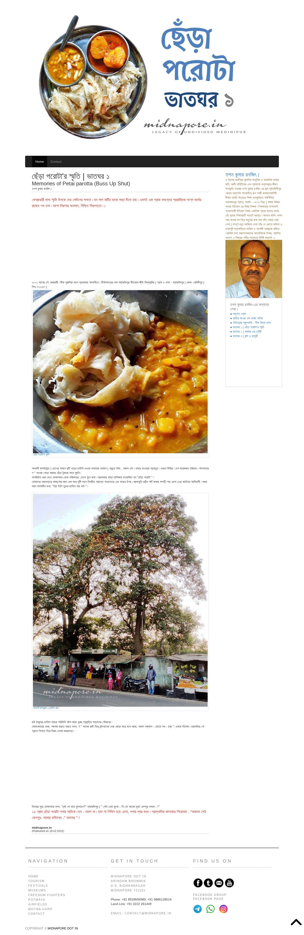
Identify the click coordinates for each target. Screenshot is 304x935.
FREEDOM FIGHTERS (46, 895)
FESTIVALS (38, 885)
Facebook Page (208, 899)
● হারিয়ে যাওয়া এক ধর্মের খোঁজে (246, 318)
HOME (33, 876)
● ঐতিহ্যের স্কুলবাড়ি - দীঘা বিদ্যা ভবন (250, 322)
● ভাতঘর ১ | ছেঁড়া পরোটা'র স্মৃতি (247, 327)
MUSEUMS (37, 890)
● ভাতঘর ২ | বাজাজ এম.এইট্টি (245, 331)
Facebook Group (210, 895)
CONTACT (36, 913)
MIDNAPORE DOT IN (128, 876)
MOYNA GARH (40, 909)
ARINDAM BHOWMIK (128, 881)
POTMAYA (36, 899)
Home (39, 161)
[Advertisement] (120, 244)
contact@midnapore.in (148, 913)
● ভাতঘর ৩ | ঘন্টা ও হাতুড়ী (244, 336)
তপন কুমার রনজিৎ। (242, 175)
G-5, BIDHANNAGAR (128, 885)
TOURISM (36, 881)
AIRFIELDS (37, 904)
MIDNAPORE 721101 (128, 890)
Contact (56, 161)
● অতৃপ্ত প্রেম (238, 314)
